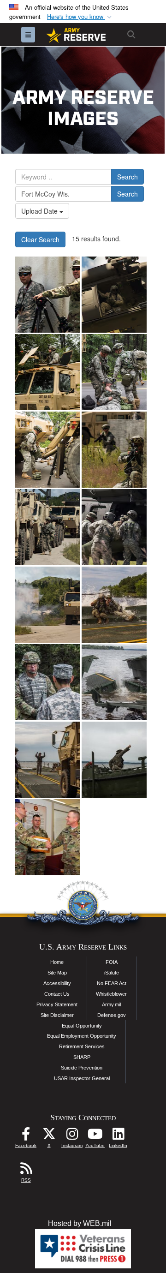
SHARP (81, 1057)
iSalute (111, 972)
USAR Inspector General (82, 1078)
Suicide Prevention (81, 1067)
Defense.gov (111, 1015)
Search (127, 176)
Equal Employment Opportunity (81, 1036)
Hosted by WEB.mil (80, 1223)
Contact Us (57, 994)
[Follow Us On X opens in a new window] (48, 1136)
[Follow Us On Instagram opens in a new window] (71, 1136)
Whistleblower (111, 994)
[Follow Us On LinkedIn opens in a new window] (118, 1136)
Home (57, 962)
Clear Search (40, 239)
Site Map (57, 972)
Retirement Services (82, 1046)
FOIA (112, 962)
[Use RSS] (25, 1171)
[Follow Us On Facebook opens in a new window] (25, 1136)
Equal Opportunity (82, 1025)
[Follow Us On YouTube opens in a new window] (95, 1136)
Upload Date (40, 210)
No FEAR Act (111, 983)
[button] (80, 17)
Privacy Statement (56, 1004)
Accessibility (57, 983)
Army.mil (111, 1004)
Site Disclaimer (57, 1015)
